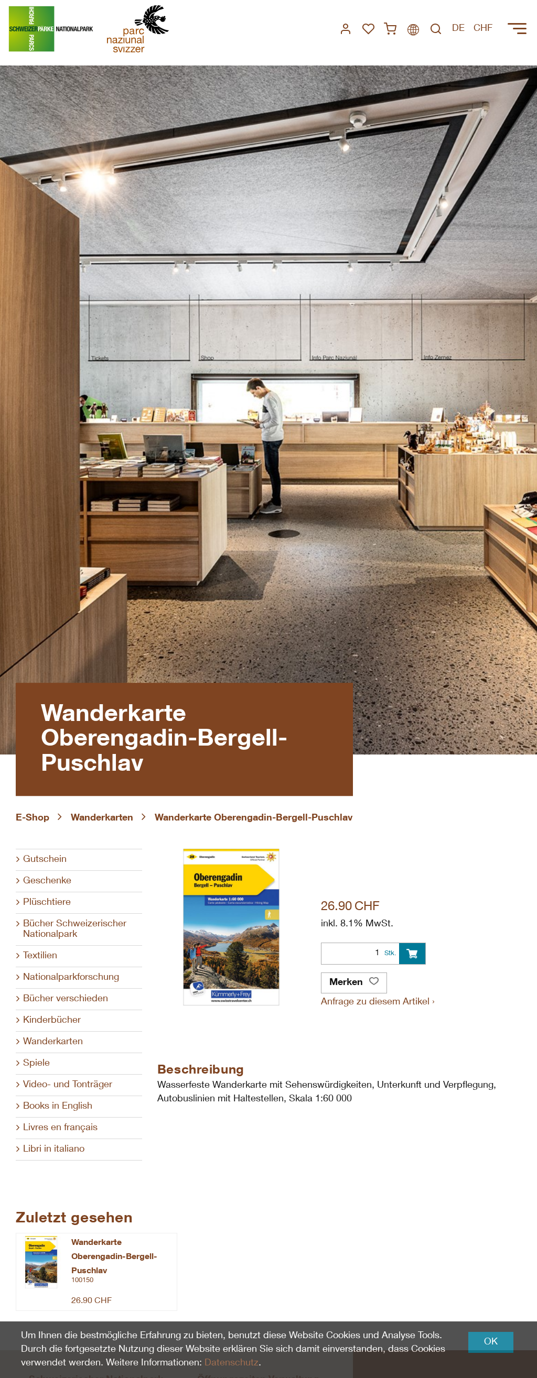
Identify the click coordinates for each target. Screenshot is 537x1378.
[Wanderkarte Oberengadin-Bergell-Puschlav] (41, 1262)
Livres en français (60, 1128)
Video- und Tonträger (67, 1085)
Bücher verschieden (65, 999)
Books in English (57, 1106)
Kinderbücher (52, 1020)
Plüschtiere (47, 902)
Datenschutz (232, 1363)
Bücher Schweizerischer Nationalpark (74, 929)
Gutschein (45, 860)
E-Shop (32, 818)
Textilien (40, 956)
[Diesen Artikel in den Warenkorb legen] (412, 953)
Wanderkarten (102, 818)
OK (491, 1342)
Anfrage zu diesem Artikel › (378, 1002)
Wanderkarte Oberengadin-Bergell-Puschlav (253, 818)
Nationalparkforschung (71, 977)
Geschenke (47, 881)
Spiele (36, 1063)
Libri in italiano (53, 1149)
